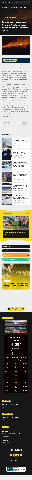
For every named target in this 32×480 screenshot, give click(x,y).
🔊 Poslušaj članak (10, 60)
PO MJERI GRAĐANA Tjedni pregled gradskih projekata (15, 233)
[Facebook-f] (10, 455)
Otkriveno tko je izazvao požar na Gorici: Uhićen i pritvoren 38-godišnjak (20, 175)
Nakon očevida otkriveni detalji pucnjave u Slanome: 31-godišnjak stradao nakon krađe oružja (21, 164)
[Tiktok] (17, 455)
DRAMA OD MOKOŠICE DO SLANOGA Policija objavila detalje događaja (20, 187)
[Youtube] (21, 455)
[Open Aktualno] (8, 8)
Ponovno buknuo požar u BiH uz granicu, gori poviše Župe (20, 142)
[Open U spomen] (18, 8)
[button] (26, 214)
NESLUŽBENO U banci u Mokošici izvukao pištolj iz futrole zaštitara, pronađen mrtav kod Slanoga (21, 198)
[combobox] (21, 2)
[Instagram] (14, 455)
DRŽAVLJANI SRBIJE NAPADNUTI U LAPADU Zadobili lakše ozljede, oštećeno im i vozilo (19, 153)
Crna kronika (18, 17)
